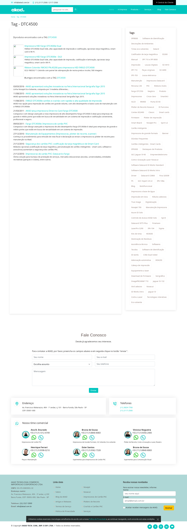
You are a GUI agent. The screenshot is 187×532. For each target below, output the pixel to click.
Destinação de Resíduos (141, 239)
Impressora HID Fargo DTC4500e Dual (43, 46)
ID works (135, 255)
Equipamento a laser (140, 270)
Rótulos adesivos (159, 197)
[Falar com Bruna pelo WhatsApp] (85, 439)
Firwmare (156, 223)
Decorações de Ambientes (142, 43)
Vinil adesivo (136, 286)
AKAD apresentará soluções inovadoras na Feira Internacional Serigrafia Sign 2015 (65, 86)
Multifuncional (146, 186)
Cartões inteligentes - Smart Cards (146, 144)
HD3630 (149, 233)
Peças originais (148, 70)
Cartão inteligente (139, 128)
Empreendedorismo (158, 154)
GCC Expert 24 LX (145, 181)
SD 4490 (162, 70)
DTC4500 (52, 37)
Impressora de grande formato (144, 133)
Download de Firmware (141, 276)
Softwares (156, 244)
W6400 (143, 102)
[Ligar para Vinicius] (143, 438)
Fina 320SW (164, 175)
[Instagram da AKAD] (161, 526)
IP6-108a (160, 181)
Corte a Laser (136, 297)
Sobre (58, 492)
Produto (162, 91)
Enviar (94, 390)
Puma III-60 (155, 102)
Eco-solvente (136, 302)
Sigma (161, 228)
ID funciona (164, 107)
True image (136, 202)
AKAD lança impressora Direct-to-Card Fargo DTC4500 (52, 110)
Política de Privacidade (97, 519)
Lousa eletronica (149, 75)
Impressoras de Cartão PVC (95, 497)
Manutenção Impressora (156, 207)
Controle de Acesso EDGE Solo (144, 218)
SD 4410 (165, 65)
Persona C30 (136, 86)
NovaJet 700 (136, 207)
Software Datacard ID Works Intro (145, 170)
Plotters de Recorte (92, 502)
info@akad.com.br (21, 2)
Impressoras (136, 96)
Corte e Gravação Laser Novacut (144, 160)
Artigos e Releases (63, 502)
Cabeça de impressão (140, 265)
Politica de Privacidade (65, 511)
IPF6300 (134, 149)
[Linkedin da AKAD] (166, 526)
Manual (134, 59)
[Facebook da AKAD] (155, 526)
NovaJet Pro (151, 123)
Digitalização (151, 202)
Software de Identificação (153, 38)
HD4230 (158, 260)
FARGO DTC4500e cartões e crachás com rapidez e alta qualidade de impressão (64, 100)
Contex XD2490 (137, 112)
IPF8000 (134, 38)
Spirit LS (164, 123)
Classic (151, 112)
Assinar (168, 507)
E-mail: (126, 497)
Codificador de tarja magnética (144, 54)
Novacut (150, 286)
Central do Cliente (165, 2)
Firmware (135, 117)
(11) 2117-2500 (126, 410)
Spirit (163, 218)
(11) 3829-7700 (126, 407)
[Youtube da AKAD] (172, 526)
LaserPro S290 (137, 228)
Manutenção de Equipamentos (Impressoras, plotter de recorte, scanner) (61, 133)
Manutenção (136, 80)
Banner (165, 133)
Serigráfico (160, 276)
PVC (148, 86)
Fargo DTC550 (137, 91)
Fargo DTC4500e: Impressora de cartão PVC (47, 123)
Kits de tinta (136, 233)
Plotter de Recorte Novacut (142, 107)
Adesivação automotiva (141, 260)
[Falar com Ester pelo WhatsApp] (85, 456)
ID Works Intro (137, 291)
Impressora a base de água (143, 191)
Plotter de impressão (153, 117)
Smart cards (164, 112)
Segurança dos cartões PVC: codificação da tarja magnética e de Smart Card (62, 143)
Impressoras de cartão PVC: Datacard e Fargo (48, 153)
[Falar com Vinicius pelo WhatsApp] (136, 439)
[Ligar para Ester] (91, 455)
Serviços (87, 511)
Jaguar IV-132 (158, 281)
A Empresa (122, 9)
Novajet (87, 487)
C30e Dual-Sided (150, 255)
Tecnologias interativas (157, 297)
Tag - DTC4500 (21, 17)
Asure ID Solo (137, 212)
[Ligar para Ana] (40, 438)
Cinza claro (151, 96)
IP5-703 (134, 75)
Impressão (135, 65)
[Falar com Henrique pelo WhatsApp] (34, 456)
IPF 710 (134, 70)
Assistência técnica (139, 244)
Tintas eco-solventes (140, 49)
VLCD (133, 102)
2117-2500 (43, 2)
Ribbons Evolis (160, 86)
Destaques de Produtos (152, 149)
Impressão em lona (139, 197)
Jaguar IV (152, 291)
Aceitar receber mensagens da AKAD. (142, 507)
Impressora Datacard (156, 80)
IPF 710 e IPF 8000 (150, 59)
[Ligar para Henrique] (40, 455)
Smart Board (136, 123)
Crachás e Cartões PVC (93, 506)
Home (111, 9)
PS (132, 181)
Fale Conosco (170, 9)
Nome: (126, 490)
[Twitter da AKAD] (149, 526)
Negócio (151, 91)
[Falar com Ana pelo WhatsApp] (34, 439)
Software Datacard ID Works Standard (147, 165)
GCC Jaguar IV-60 (138, 154)
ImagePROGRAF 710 (139, 281)
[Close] (158, 519)
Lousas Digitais (151, 65)
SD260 (165, 54)
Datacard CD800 (148, 175)
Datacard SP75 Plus (139, 223)
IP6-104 (151, 228)
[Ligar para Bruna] (91, 438)
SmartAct (164, 96)
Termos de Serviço (63, 506)
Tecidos (134, 249)
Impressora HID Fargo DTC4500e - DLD (43, 56)
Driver (133, 175)
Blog (159, 9)
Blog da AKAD (61, 497)
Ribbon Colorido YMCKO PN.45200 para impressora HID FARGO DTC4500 (60, 67)
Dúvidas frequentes (139, 138)
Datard (156, 49)
